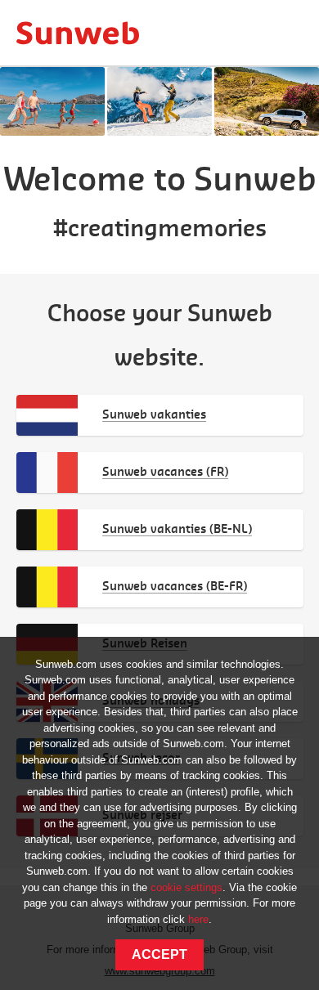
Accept (159, 954)
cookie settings (186, 887)
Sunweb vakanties (154, 414)
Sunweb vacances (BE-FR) (174, 586)
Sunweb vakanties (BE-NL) (177, 528)
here (198, 919)
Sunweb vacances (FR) (165, 471)
